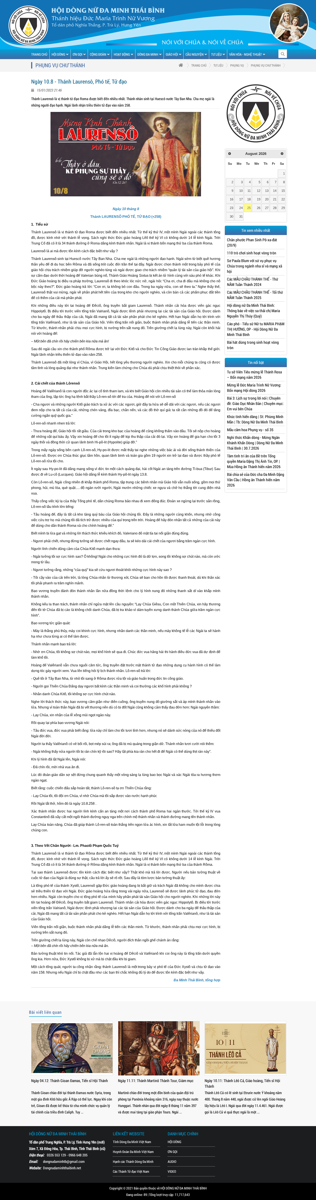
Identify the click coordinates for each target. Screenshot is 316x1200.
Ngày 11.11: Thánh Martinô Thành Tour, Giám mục (89, 1080)
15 (283, 190)
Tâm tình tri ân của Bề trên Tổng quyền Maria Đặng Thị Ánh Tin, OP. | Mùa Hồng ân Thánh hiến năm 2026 (254, 461)
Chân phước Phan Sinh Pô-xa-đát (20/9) (252, 242)
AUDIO (172, 1161)
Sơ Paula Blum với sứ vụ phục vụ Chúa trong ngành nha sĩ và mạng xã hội (254, 266)
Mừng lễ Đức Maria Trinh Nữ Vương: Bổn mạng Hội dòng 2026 (254, 387)
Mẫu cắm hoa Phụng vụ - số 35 (250, 429)
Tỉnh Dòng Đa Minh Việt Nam (132, 1141)
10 (241, 190)
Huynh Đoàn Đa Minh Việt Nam (133, 1151)
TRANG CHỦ (39, 54)
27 (266, 208)
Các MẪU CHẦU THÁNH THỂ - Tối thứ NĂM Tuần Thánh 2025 (255, 295)
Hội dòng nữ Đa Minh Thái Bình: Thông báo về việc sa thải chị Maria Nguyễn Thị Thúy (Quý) (253, 311)
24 (241, 208)
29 (283, 208)
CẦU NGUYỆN (195, 54)
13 (266, 190)
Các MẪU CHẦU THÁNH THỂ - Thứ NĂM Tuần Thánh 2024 (252, 281)
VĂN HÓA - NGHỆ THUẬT (245, 54)
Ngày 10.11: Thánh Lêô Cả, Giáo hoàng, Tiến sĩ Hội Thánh (176, 1083)
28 (274, 208)
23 (231, 208)
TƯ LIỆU (216, 54)
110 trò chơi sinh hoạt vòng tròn (251, 252)
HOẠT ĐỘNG (122, 54)
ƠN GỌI (77, 54)
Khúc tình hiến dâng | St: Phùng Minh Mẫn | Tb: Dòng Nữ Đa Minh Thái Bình (255, 419)
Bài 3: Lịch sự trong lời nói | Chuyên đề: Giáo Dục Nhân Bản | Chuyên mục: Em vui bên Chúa (255, 403)
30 (231, 216)
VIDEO (172, 1171)
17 (241, 199)
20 (266, 199)
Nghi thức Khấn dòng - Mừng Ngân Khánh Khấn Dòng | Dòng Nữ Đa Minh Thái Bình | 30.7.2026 (255, 443)
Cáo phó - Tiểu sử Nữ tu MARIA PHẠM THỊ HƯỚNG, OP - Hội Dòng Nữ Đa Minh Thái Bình (255, 329)
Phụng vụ (237, 65)
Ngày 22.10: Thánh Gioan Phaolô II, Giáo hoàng (260, 1080)
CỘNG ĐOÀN (98, 54)
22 (283, 199)
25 (249, 208)
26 (258, 208)
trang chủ (199, 65)
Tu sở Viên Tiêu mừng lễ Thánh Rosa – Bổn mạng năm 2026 (254, 374)
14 (274, 190)
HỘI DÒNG (58, 54)
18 (249, 199)
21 (274, 199)
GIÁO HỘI (172, 54)
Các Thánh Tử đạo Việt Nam (131, 1171)
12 (258, 190)
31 (241, 216)
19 (258, 199)
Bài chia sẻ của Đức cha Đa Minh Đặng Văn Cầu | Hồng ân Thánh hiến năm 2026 (255, 480)
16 (231, 199)
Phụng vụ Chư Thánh (266, 65)
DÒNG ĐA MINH (147, 54)
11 (249, 190)
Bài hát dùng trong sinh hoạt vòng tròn (253, 345)
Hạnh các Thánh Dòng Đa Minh (133, 1161)
